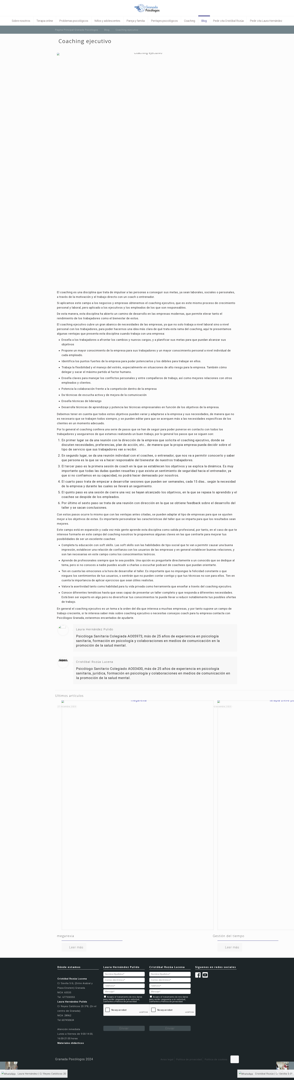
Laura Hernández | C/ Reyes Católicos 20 (41, 1073)
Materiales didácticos (70, 1043)
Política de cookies (216, 1059)
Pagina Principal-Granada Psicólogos (76, 29)
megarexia (65, 936)
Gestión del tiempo (228, 936)
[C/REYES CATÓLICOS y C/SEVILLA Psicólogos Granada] (147, 8)
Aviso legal (167, 1059)
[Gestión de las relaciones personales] (9, 1068)
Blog (106, 29)
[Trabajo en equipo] (285, 1068)
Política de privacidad (126, 1001)
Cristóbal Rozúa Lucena (94, 662)
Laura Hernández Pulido (94, 629)
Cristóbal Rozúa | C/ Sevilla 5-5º (273, 1073)
